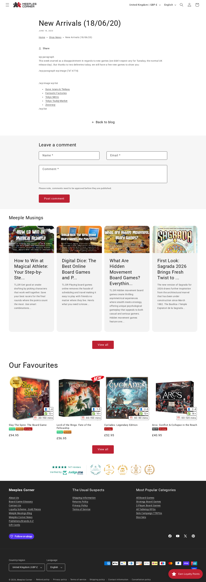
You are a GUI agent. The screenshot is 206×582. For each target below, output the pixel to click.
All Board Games (145, 497)
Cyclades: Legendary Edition (121, 425)
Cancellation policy (141, 579)
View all (103, 344)
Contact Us (15, 505)
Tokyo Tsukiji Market (56, 101)
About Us (14, 497)
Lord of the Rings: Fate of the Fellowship (74, 427)
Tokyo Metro (52, 97)
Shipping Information (84, 497)
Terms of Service (81, 509)
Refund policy (43, 579)
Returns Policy (80, 501)
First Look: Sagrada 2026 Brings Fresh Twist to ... (172, 269)
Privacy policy (60, 579)
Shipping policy (97, 579)
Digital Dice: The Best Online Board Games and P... (79, 269)
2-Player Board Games (148, 505)
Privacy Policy (80, 505)
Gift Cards (14, 525)
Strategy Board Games (148, 501)
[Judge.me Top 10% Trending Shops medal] (149, 470)
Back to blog (105, 122)
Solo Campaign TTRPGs (149, 513)
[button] (7, 5)
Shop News (55, 37)
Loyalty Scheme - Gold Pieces (25, 509)
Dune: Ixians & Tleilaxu (57, 89)
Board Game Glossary (21, 501)
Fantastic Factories (56, 93)
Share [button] (46, 48)
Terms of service (78, 579)
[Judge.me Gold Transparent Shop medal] (109, 470)
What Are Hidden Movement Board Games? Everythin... (125, 272)
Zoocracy (50, 104)
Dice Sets (141, 517)
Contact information (118, 579)
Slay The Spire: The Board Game (28, 425)
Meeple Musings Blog (20, 513)
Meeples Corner (24, 580)
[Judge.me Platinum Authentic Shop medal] (95, 470)
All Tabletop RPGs (146, 509)
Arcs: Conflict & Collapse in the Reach (174, 425)
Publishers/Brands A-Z (21, 521)
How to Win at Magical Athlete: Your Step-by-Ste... (31, 269)
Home (42, 37)
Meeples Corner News (21, 517)
